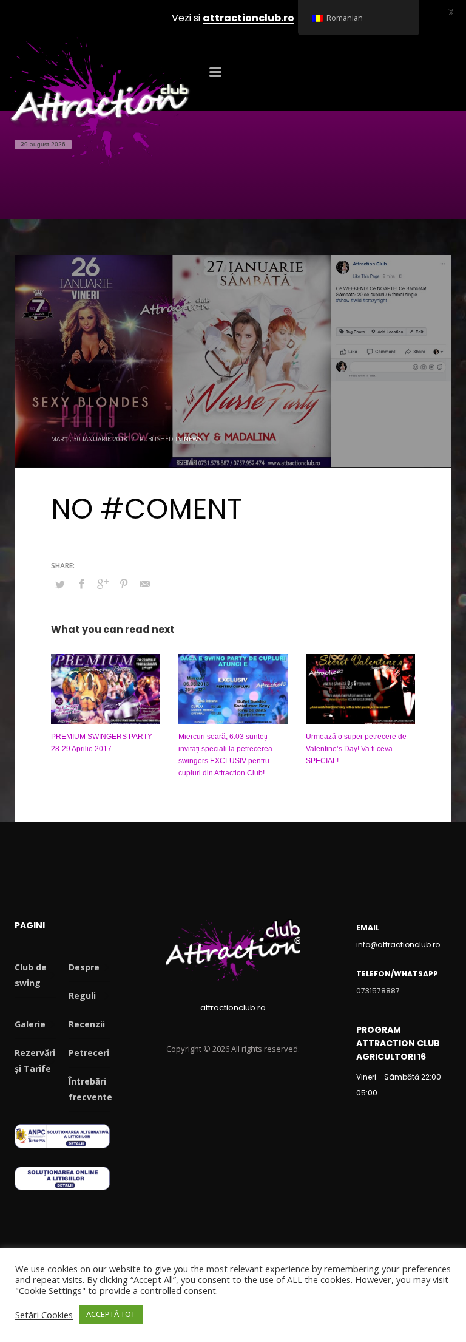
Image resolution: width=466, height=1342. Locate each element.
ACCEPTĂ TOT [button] (110, 1314)
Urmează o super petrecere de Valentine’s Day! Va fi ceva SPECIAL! (356, 748)
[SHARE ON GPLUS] (102, 583)
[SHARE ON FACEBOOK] (81, 583)
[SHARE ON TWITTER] (60, 584)
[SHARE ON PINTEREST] (124, 583)
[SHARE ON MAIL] (145, 583)
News (192, 439)
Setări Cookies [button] (44, 1314)
